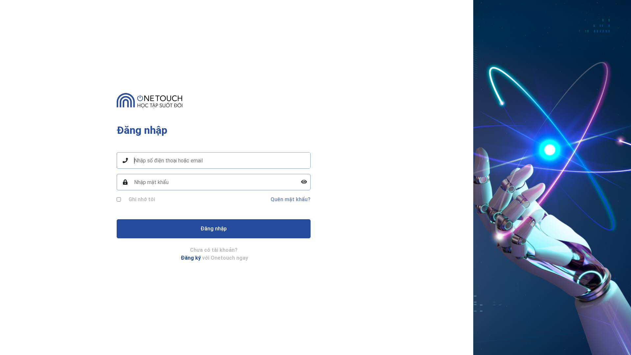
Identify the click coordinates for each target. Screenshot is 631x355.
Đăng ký (191, 258)
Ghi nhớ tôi (142, 199)
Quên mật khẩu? (290, 199)
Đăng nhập (213, 228)
